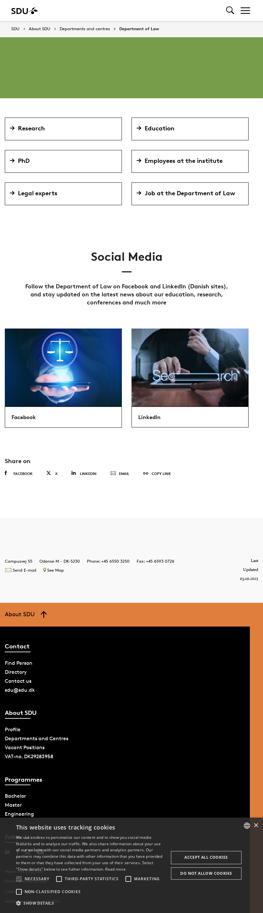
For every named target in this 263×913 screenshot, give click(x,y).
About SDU (39, 29)
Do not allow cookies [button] (206, 873)
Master (13, 805)
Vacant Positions (25, 747)
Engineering (19, 814)
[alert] (131, 865)
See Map (55, 570)
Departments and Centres (36, 738)
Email (124, 473)
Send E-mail (24, 570)
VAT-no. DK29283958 (29, 756)
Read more (115, 869)
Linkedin (88, 473)
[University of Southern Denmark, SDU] (24, 10)
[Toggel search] (230, 10)
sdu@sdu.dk (20, 690)
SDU (15, 29)
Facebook (23, 473)
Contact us (18, 681)
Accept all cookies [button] (206, 857)
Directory (16, 672)
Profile (13, 729)
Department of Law (139, 29)
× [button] (255, 825)
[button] (19, 879)
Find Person (18, 663)
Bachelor (15, 796)
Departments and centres (85, 29)
